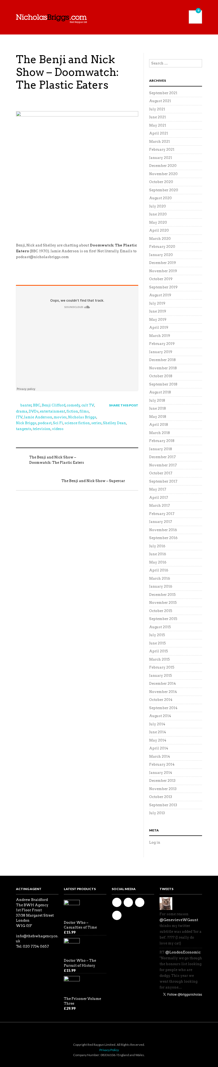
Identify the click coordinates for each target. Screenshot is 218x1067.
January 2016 (160, 586)
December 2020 (163, 166)
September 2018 (163, 384)
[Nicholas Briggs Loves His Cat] (166, 903)
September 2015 (163, 619)
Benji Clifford (53, 405)
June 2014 (157, 732)
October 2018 (160, 376)
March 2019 (159, 336)
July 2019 (157, 303)
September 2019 (163, 287)
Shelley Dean (114, 423)
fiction (72, 411)
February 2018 (161, 441)
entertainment (52, 411)
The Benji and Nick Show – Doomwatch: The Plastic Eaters (67, 72)
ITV (19, 417)
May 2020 (158, 222)
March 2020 (160, 239)
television (42, 429)
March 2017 (159, 506)
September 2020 (163, 190)
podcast (45, 423)
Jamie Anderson (38, 417)
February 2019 (162, 344)
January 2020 (161, 255)
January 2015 (160, 676)
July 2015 (157, 635)
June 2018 (157, 408)
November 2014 (163, 692)
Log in (154, 842)
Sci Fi (58, 423)
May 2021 (157, 125)
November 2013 (163, 789)
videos (58, 429)
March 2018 (159, 433)
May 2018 (157, 417)
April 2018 (158, 425)
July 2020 (157, 206)
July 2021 (157, 109)
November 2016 (163, 530)
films (84, 411)
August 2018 (160, 392)
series (96, 423)
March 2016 (159, 578)
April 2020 (159, 230)
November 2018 (163, 368)
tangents (23, 429)
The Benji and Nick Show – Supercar (93, 481)
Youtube (140, 902)
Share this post (123, 405)
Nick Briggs (26, 423)
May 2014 (157, 740)
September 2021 (163, 93)
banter (26, 405)
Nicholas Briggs (82, 417)
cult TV (87, 405)
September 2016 (163, 538)
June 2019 (157, 311)
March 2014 (159, 756)
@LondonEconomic (182, 952)
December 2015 (162, 595)
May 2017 (157, 489)
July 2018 (157, 400)
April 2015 (158, 651)
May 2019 (157, 320)
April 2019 (158, 327)
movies (60, 417)
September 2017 (163, 481)
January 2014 (160, 773)
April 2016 (158, 570)
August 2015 (160, 627)
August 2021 (160, 101)
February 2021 (161, 149)
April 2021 (158, 133)
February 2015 (161, 667)
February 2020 (162, 247)
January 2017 (160, 522)
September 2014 (163, 708)
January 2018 (160, 449)
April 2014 (158, 748)
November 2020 (163, 174)
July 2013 (157, 813)
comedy (73, 405)
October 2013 (160, 797)
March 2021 (159, 142)
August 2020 (160, 198)
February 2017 (161, 514)
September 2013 (163, 805)
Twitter (128, 902)
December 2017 (162, 457)
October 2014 (161, 700)
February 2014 (162, 764)
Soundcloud (117, 915)
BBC (36, 405)
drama (21, 411)
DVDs (34, 411)
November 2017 (163, 465)
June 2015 (157, 643)
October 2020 (161, 182)
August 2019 (160, 295)
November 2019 (163, 271)
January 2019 (160, 352)
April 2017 (158, 498)
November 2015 (163, 603)
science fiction (77, 423)
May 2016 (157, 562)
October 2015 (160, 611)
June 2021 (157, 117)
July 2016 (157, 546)
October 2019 (161, 279)
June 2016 (157, 554)
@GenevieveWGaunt (179, 920)
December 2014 (162, 684)
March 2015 (159, 659)
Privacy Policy (109, 1050)
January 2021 (160, 158)
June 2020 (158, 214)
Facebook (117, 902)
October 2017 (160, 473)
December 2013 (162, 781)
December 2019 (162, 263)
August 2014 (160, 716)
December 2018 (162, 360)
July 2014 (157, 724)
